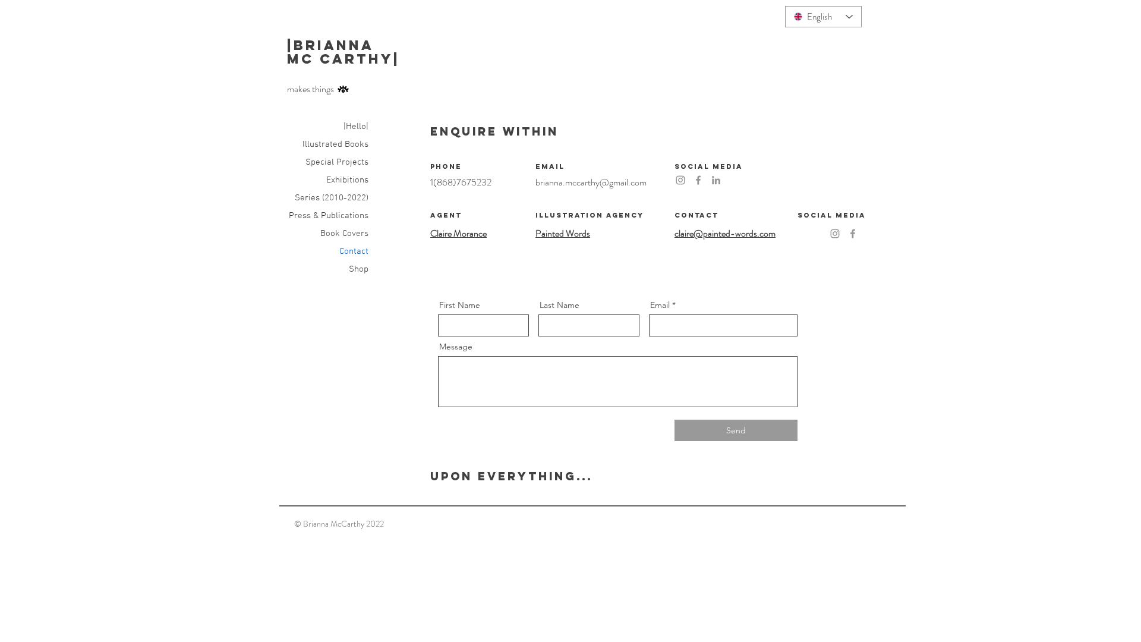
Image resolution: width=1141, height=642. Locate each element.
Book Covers (344, 233)
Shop (358, 269)
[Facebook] (698, 180)
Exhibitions (347, 180)
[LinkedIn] (716, 180)
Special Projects (336, 162)
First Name (459, 305)
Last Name (559, 305)
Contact (353, 251)
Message (455, 346)
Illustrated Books (335, 144)
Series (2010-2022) (331, 198)
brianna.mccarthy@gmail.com (591, 182)
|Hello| (355, 126)
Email (660, 305)
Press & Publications (328, 215)
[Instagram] (680, 180)
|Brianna (333, 45)
